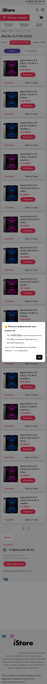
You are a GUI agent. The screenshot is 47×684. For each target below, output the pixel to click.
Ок (39, 357)
